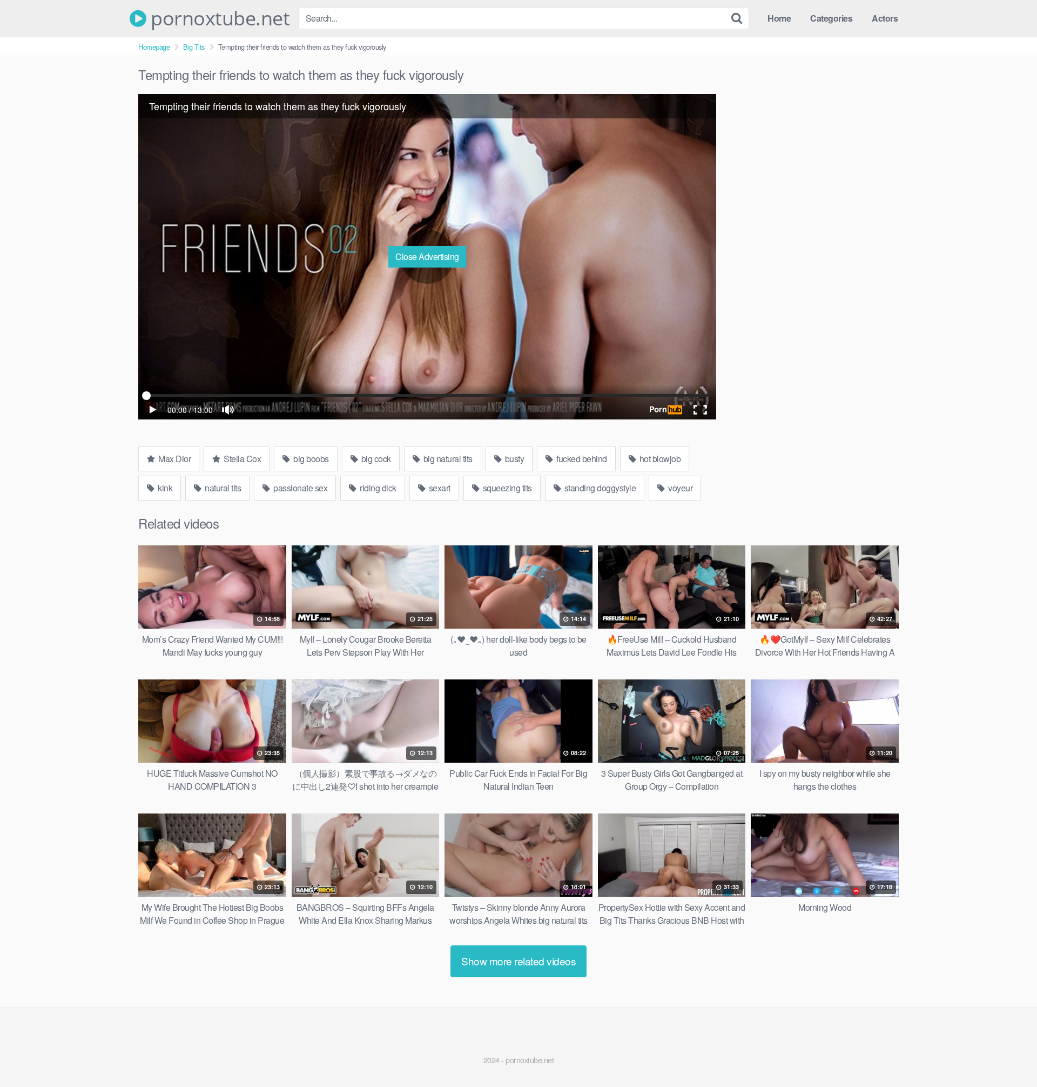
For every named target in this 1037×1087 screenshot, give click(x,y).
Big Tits (194, 47)
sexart (438, 488)
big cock (375, 458)
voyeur (679, 488)
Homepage (154, 47)
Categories (831, 18)
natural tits (222, 488)
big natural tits (447, 458)
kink (164, 488)
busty (513, 458)
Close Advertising (427, 256)
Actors (885, 18)
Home (779, 18)
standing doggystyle (599, 488)
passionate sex (300, 488)
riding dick (377, 488)
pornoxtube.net (217, 18)
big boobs (310, 458)
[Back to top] (1007, 1052)
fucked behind (581, 458)
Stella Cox (241, 458)
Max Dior (174, 458)
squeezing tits (506, 488)
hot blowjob (659, 458)
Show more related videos (518, 960)
